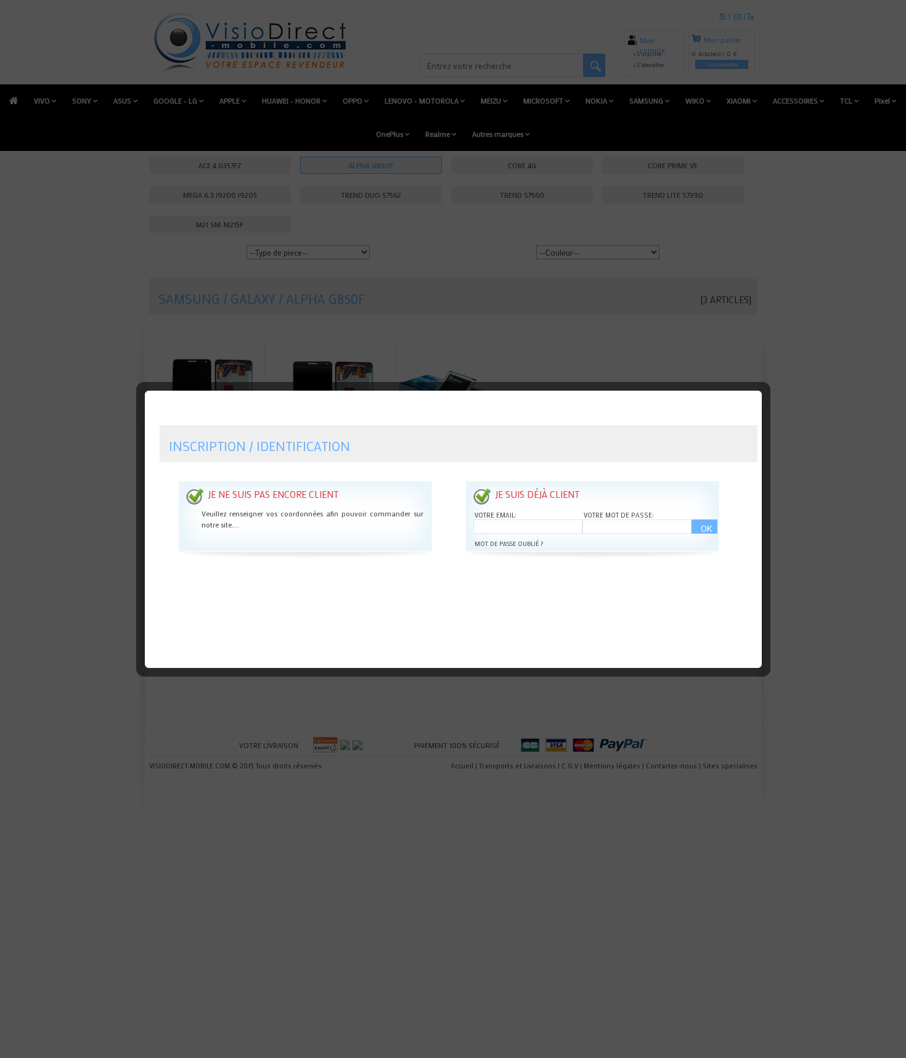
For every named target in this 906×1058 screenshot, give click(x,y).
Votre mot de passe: (619, 515)
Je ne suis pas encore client (273, 494)
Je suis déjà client (537, 494)
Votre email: (495, 515)
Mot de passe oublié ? (509, 544)
